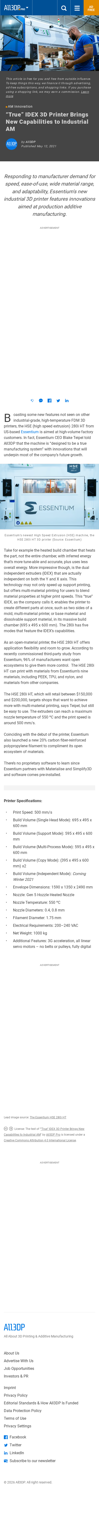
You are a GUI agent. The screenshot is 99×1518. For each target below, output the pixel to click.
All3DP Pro (53, 1134)
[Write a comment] (41, 401)
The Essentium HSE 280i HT (48, 1117)
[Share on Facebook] (49, 401)
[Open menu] (77, 7)
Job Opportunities (19, 1368)
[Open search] (63, 7)
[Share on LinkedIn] (67, 401)
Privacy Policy (16, 1395)
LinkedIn (17, 1453)
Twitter (15, 1445)
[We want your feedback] (32, 401)
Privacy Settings (17, 1426)
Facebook (18, 1437)
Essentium (30, 432)
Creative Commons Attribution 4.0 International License (40, 1140)
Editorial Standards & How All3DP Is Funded (41, 1403)
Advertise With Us (18, 1361)
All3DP (30, 142)
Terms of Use (15, 1418)
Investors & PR (16, 1376)
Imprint (10, 1387)
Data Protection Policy (23, 1410)
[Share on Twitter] (58, 401)
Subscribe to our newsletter (33, 1461)
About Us (11, 1353)
